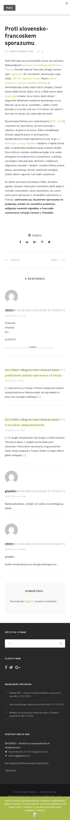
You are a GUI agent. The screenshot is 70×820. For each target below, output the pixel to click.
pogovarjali (11, 96)
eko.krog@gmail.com (19, 756)
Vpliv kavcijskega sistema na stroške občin (30, 704)
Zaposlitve (10, 770)
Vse (31, 51)
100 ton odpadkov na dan (26, 78)
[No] (66, 808)
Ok (35, 814)
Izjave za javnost (19, 51)
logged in (29, 601)
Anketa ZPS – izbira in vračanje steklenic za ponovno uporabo (35, 694)
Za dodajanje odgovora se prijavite (39, 310)
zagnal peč (16, 74)
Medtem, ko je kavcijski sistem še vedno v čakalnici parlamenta (34, 714)
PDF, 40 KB (57, 121)
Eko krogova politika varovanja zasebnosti (27, 763)
